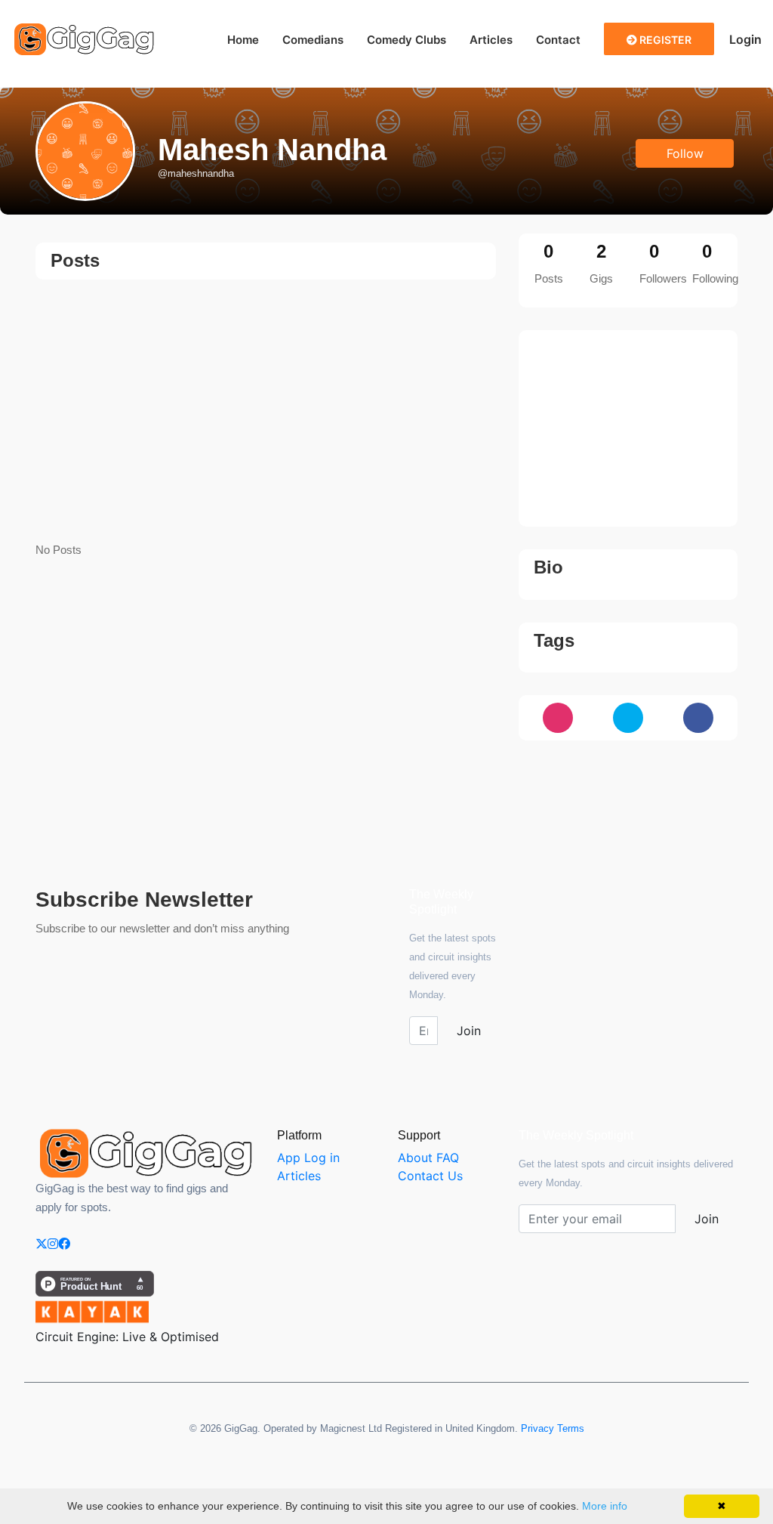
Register (664, 39)
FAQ (447, 1157)
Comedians (312, 39)
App (288, 1157)
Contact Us (430, 1175)
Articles (491, 39)
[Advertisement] (265, 412)
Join (469, 1030)
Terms (570, 1428)
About (415, 1157)
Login (745, 39)
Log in (322, 1157)
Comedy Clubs (406, 39)
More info (604, 1506)
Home (243, 39)
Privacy (537, 1428)
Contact (558, 39)
